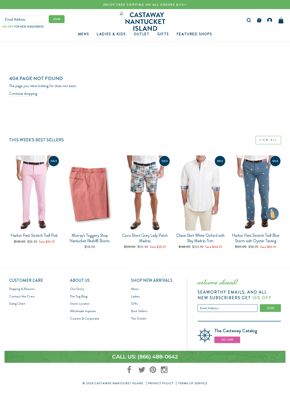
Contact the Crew (21, 296)
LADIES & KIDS (111, 34)
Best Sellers (139, 311)
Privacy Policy (160, 383)
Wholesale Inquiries (83, 311)
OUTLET (142, 34)
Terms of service (193, 383)
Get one (227, 339)
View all (268, 140)
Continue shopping (23, 93)
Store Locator (80, 303)
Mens (83, 34)
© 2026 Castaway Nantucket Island (112, 383)
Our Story (77, 288)
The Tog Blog (78, 296)
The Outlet (138, 318)
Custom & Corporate (84, 318)
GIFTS (163, 34)
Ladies (135, 296)
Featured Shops (194, 34)
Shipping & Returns (22, 288)
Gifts (134, 303)
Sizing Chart (17, 303)
